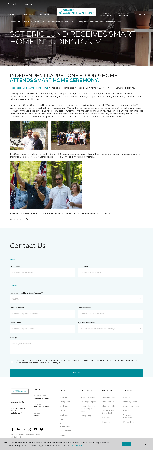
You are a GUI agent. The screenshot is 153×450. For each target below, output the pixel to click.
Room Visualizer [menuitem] (88, 397)
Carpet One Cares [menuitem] (131, 406)
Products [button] (13, 14)
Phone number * (17, 308)
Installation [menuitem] (107, 422)
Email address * (84, 308)
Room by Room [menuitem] (130, 402)
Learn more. (76, 445)
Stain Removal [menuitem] (108, 397)
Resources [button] (29, 14)
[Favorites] (140, 14)
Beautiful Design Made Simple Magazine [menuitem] (88, 408)
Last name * (83, 266)
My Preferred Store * (86, 322)
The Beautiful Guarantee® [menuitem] (108, 412)
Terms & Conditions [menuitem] (128, 416)
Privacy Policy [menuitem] (129, 422)
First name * (15, 266)
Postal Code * (15, 322)
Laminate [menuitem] (64, 415)
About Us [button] (44, 14)
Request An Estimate (123, 14)
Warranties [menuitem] (107, 417)
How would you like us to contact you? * (26, 293)
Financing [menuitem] (64, 435)
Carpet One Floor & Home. (29, 435)
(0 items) (144, 14)
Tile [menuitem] (61, 419)
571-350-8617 (27, 4)
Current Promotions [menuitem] (65, 425)
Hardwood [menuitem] (64, 406)
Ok (126, 444)
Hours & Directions (105, 14)
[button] (135, 14)
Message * (14, 337)
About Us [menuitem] (127, 397)
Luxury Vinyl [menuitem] (65, 402)
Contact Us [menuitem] (128, 411)
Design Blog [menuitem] (86, 416)
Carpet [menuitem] (62, 411)
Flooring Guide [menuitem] (108, 406)
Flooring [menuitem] (63, 397)
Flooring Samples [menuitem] (88, 402)
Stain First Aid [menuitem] (108, 402)
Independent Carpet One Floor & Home (29, 88)
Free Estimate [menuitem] (66, 431)
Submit (76, 373)
